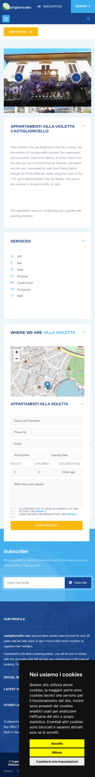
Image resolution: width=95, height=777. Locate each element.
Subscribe (80, 582)
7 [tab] (54, 96)
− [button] (16, 358)
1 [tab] (33, 96)
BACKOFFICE (53, 6)
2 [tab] (36, 96)
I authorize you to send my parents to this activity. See (48, 510)
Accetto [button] (57, 743)
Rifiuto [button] (57, 752)
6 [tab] (50, 96)
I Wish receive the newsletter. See (48, 514)
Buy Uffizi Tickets (15, 727)
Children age (69, 463)
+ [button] (16, 352)
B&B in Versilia (13, 732)
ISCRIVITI (81, 6)
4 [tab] (43, 96)
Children (41, 463)
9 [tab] (61, 96)
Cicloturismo (12, 721)
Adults (16, 463)
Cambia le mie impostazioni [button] (57, 761)
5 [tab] (47, 96)
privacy (41, 511)
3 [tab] (40, 96)
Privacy (8, 771)
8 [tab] (57, 96)
